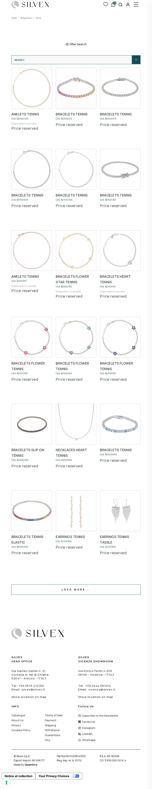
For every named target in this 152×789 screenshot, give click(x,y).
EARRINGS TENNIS (70, 536)
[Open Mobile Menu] (136, 4)
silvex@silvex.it (33, 689)
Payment (50, 720)
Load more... (76, 589)
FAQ (47, 740)
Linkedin (86, 734)
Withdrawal (52, 730)
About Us (17, 720)
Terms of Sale (54, 715)
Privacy (16, 725)
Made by (25, 764)
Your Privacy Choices (54, 776)
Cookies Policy (20, 730)
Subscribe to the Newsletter (99, 716)
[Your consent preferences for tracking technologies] (6, 782)
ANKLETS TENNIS (25, 114)
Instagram (88, 728)
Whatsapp (88, 740)
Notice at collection (18, 776)
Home (14, 18)
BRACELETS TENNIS (72, 114)
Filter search (78, 44)
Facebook (88, 722)
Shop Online (26, 18)
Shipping (50, 725)
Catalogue (18, 715)
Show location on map (28, 697)
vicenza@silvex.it (101, 689)
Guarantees (52, 735)
